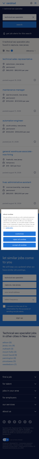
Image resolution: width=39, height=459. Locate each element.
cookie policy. (9, 228)
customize (19, 234)
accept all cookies (19, 245)
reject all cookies (19, 239)
